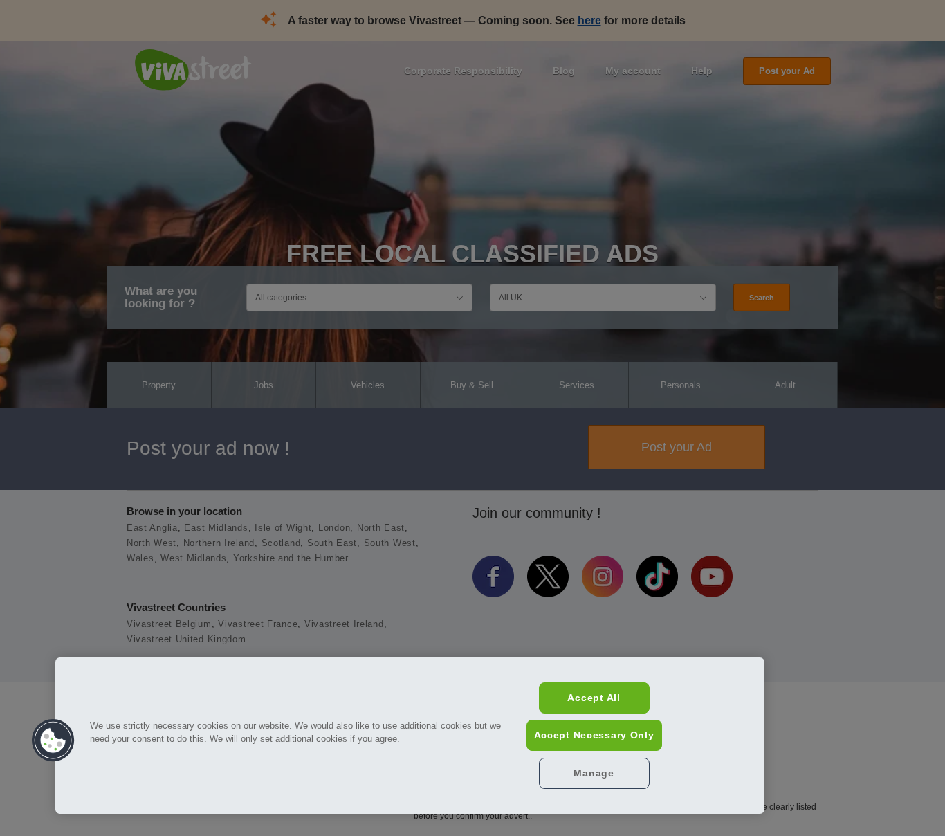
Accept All (593, 697)
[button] (53, 740)
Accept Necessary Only (594, 734)
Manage (594, 773)
